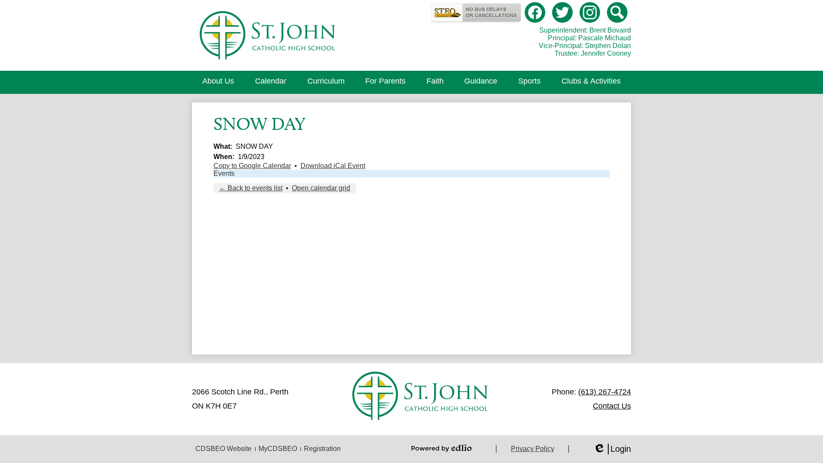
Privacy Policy (532, 448)
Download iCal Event (332, 165)
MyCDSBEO (277, 448)
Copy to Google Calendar (252, 165)
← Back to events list (250, 188)
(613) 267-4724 (604, 392)
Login (612, 449)
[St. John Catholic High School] (267, 35)
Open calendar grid (321, 188)
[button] (218, 82)
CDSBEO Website (223, 448)
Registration (322, 448)
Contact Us (612, 406)
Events (223, 173)
